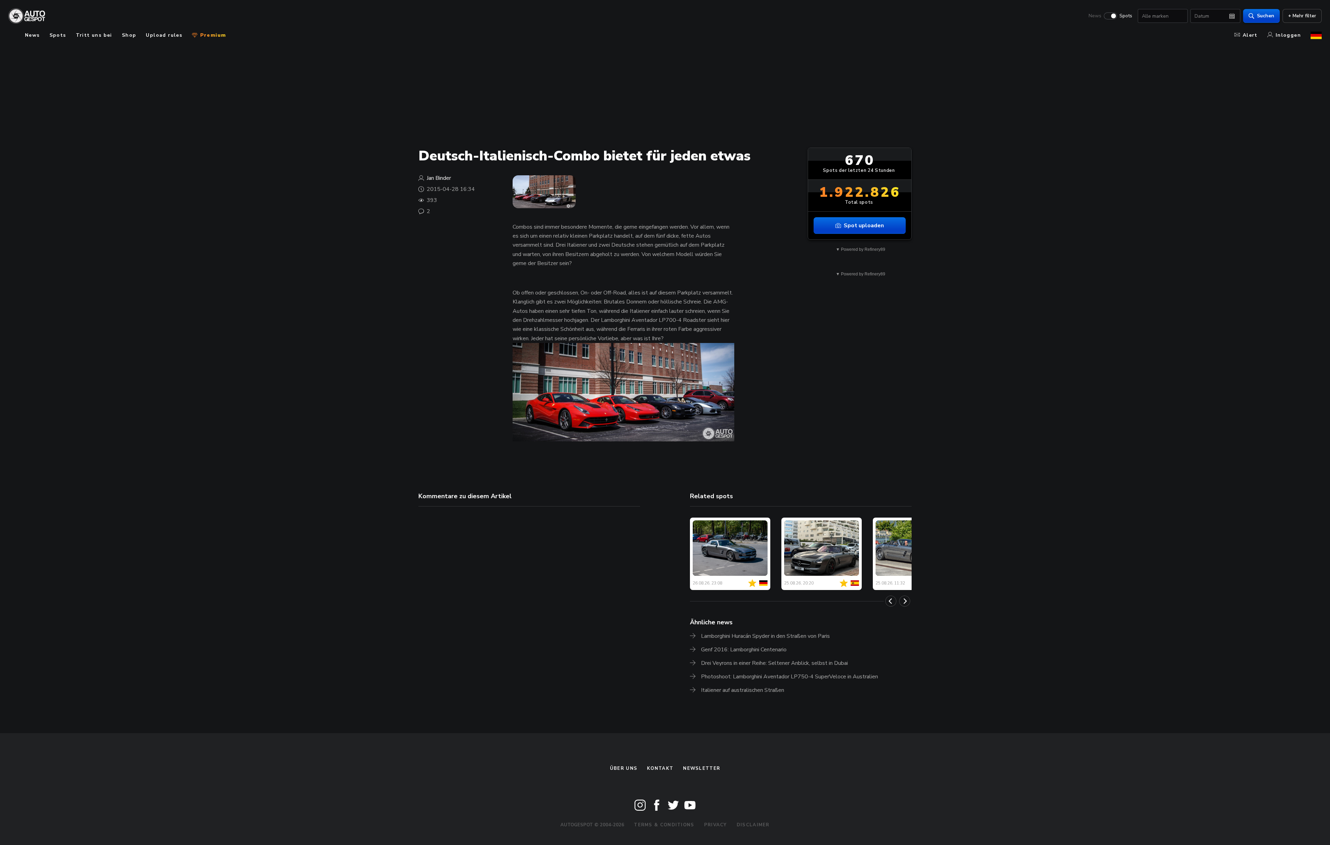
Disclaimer (753, 825)
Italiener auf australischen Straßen (742, 690)
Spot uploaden (864, 225)
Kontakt (660, 768)
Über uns (623, 768)
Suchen (1265, 15)
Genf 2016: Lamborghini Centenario (744, 649)
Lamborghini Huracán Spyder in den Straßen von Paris (765, 636)
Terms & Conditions (664, 825)
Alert (1250, 35)
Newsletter (701, 768)
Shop (129, 35)
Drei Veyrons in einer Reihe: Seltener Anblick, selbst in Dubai (774, 663)
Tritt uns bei (94, 35)
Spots (1125, 16)
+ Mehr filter (1302, 15)
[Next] (905, 601)
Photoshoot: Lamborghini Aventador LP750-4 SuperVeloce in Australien (789, 676)
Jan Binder (439, 178)
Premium (212, 35)
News (1095, 16)
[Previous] (891, 601)
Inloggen (1288, 35)
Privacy (715, 825)
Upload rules (164, 35)
